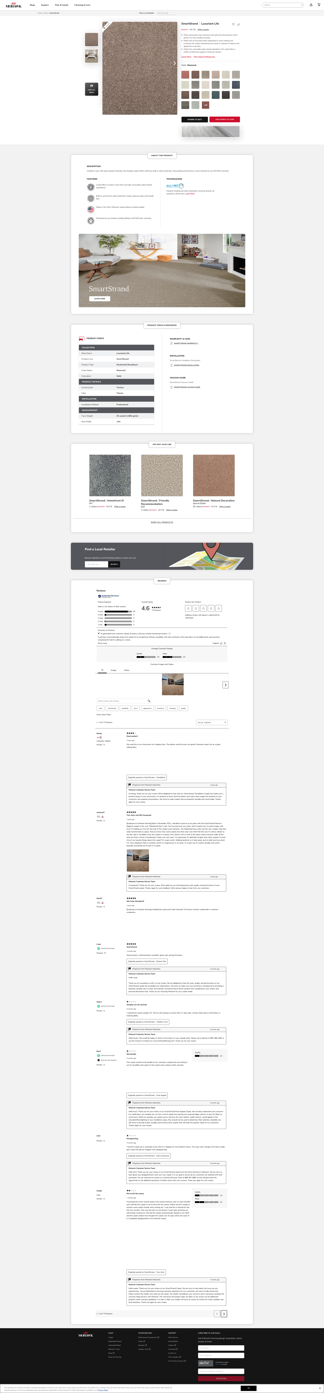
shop (46, 13)
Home (40, 13)
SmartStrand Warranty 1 (186, 343)
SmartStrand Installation (186, 365)
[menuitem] (283, 5)
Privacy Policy (103, 1390)
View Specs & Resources (204, 57)
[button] (174, 64)
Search (114, 564)
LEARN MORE (99, 299)
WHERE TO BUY (194, 119)
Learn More (186, 57)
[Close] (320, 1388)
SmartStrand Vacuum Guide (187, 387)
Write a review (203, 29)
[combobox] (283, 5)
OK (249, 1388)
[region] (162, 1388)
